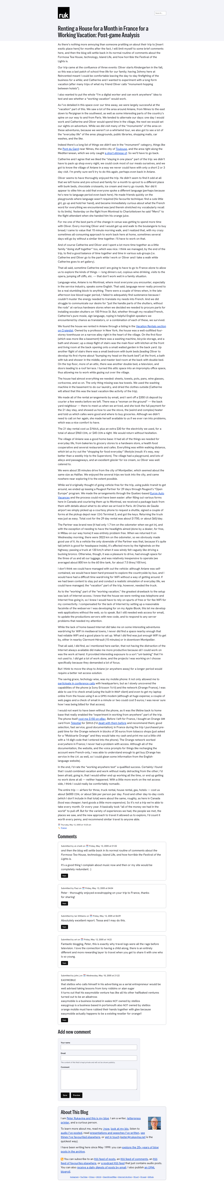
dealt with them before (112, 723)
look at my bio (119, 1128)
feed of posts (104, 1159)
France (64, 828)
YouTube (84, 1177)
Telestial (76, 723)
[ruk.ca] (112, 13)
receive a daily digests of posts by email (101, 1167)
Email (63, 1053)
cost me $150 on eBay (92, 719)
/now (106, 1128)
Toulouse (121, 149)
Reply (64, 876)
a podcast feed (113, 1163)
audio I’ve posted (71, 1133)
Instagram (74, 1177)
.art (136, 1177)
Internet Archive (125, 1177)
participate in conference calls (76, 683)
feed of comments (134, 1159)
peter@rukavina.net (133, 1137)
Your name (65, 1042)
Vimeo (91, 1177)
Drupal (143, 1177)
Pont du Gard (71, 149)
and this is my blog (88, 1118)
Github (151, 1177)
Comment (65, 1067)
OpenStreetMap (109, 1177)
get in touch (112, 1137)
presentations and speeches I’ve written (114, 1133)
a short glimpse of (116, 153)
